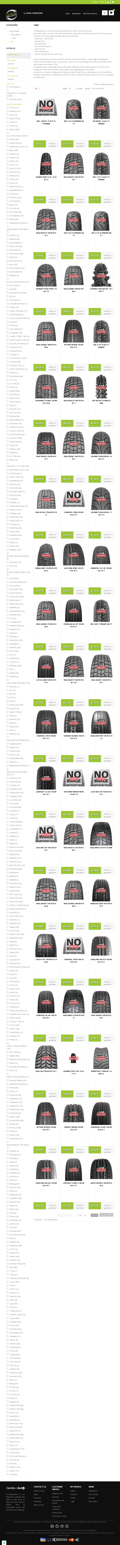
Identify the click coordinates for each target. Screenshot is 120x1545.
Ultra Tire (14, 1365)
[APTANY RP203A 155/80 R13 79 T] (46, 1112)
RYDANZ (14, 1158)
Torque (14, 1318)
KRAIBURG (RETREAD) (19, 765)
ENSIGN (13, 452)
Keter (12, 730)
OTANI (13, 985)
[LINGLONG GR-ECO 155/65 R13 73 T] (101, 944)
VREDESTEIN (16, 1405)
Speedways (15, 1220)
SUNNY (14, 1256)
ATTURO (14, 208)
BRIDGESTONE (17, 293)
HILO (12, 655)
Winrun (14, 1442)
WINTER (15, 99)
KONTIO (14, 755)
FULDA (14, 539)
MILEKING (14, 912)
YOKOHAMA (16, 1449)
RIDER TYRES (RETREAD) (18, 1077)
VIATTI (13, 1380)
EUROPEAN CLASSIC (19, 470)
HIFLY (13, 651)
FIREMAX (15, 513)
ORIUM (14, 981)
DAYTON (14, 394)
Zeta (12, 1463)
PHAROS (14, 1007)
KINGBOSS (15, 744)
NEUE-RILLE (15, 949)
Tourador (15, 1322)
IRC (12, 690)
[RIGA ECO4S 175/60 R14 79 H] (46, 497)
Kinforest (14, 734)
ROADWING (15, 1113)
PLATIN (14, 1025)
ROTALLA (15, 1128)
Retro (13, 1070)
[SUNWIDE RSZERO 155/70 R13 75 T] (73, 721)
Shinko (14, 1209)
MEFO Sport (15, 894)
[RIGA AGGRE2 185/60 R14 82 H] (73, 888)
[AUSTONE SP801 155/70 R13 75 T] (73, 553)
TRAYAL (13, 1340)
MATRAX (14, 872)
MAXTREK (15, 883)
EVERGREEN (16, 481)
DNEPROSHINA (16, 427)
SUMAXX (14, 1242)
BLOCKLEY (14, 285)
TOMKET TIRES (17, 1314)
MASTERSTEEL (17, 865)
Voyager (14, 1402)
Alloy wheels (14, 31)
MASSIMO (15, 862)
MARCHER (14, 854)
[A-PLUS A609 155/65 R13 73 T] (46, 665)
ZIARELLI (15, 1467)
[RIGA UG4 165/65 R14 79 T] (46, 1056)
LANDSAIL (15, 789)
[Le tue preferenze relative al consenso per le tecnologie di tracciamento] (4, 1543)
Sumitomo (15, 1245)
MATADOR (15, 869)
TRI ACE (13, 1351)
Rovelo (14, 1135)
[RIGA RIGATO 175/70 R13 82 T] (73, 832)
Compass (14, 354)
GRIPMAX (15, 615)
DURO (13, 445)
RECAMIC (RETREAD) (18, 1067)
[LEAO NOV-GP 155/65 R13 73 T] (101, 777)
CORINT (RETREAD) (18, 369)
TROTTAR (15, 1362)
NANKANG (16, 938)
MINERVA (15, 923)
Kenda (14, 726)
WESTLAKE (15, 1427)
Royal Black (16, 1138)
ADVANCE (15, 111)
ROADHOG (15, 1098)
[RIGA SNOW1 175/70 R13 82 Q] (46, 888)
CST (13, 380)
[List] (39, 88)
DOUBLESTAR (17, 434)
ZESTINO (14, 1460)
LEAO (13, 814)
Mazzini (14, 891)
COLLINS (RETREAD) (19, 344)
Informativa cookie (59, 1516)
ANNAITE (14, 154)
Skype (36, 1494)
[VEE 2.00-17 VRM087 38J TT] (101, 609)
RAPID (13, 1063)
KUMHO (15, 778)
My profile (75, 1486)
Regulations (93, 1491)
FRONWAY (15, 535)
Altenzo (14, 139)
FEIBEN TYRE (15, 510)
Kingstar (14, 747)
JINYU (12, 701)
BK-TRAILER (15, 261)
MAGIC (13, 840)
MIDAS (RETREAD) (17, 909)
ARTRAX (13, 194)
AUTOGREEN (16, 216)
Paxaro (13, 1000)
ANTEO (14, 161)
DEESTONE (15, 402)
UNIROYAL (15, 1373)
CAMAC (14, 307)
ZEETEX (14, 1452)
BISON (13, 257)
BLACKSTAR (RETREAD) (18, 282)
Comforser (15, 347)
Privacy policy (57, 1512)
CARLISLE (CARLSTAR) (19, 318)
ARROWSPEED (16, 190)
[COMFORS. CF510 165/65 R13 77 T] (46, 721)
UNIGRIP (14, 1369)
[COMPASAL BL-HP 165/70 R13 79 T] (46, 1000)
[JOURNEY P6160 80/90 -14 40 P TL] (101, 441)
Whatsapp (37, 1501)
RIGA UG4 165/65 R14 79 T (46, 1071)
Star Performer (17, 1235)
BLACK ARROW (17, 268)
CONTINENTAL (17, 358)
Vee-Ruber (15, 1376)
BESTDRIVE (15, 250)
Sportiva (14, 1224)
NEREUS (13, 945)
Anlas (13, 150)
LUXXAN (13, 832)
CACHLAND (15, 300)
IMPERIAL (15, 666)
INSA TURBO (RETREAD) (18, 683)
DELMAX (14, 416)
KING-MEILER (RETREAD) (18, 740)
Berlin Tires (15, 246)
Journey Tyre (16, 705)
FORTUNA (15, 528)
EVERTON (14, 484)
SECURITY (15, 1187)
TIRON (13, 1307)
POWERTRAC (16, 1032)
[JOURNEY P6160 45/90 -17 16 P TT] (101, 497)
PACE (13, 992)
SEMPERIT (15, 1198)
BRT (12, 296)
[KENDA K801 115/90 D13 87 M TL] (46, 553)
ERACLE (13, 460)
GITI (13, 566)
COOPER (15, 362)
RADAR (14, 1056)
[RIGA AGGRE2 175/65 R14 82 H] (46, 609)
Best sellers (93, 1501)
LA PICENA (15, 800)
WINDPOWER (16, 1438)
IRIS (12, 694)
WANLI (13, 1413)
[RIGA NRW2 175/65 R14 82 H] (73, 1000)
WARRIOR (14, 1416)
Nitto (13, 956)
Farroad (13, 499)
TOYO (14, 1325)
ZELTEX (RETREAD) (18, 1456)
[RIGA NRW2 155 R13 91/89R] (101, 832)
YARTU (13, 1445)
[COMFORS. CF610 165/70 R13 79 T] (73, 944)
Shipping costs (57, 1493)
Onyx (13, 978)
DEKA (12, 405)
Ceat (13, 322)
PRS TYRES (14, 1052)
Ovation (14, 989)
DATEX (13, 387)
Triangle (14, 1354)
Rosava (14, 1124)
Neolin (13, 941)
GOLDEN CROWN (17, 582)
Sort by (87, 88)
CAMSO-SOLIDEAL (18, 311)
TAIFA (13, 1274)
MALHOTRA (15, 851)
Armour (13, 183)
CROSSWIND (16, 376)
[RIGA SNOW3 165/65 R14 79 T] (101, 1000)
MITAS (14, 931)
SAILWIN (14, 1169)
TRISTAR (15, 1358)
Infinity (14, 673)
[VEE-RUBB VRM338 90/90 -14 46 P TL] (73, 777)
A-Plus (14, 108)
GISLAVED (15, 562)
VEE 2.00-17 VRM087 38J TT (101, 624)
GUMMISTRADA (16, 626)
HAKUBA (14, 636)
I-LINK (14, 662)
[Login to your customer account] (113, 2)
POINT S (14, 1029)
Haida (13, 633)
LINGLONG (15, 822)
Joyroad (14, 708)
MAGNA (13, 843)
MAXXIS (15, 887)
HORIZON (14, 658)
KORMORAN (16, 758)
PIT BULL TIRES (16, 1021)
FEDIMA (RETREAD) (18, 506)
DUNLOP (15, 438)
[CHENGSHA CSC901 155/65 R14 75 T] (101, 1112)
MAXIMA (14, 880)
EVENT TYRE (16, 477)
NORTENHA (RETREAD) (19, 967)
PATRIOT (14, 996)
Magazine (76, 13)
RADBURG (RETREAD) (19, 1059)
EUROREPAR (15, 473)
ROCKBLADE (16, 1120)
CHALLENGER (15, 329)
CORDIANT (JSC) (16, 365)
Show (65, 88)
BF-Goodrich (16, 254)
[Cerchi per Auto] (12, 14)
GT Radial (15, 622)
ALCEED (13, 126)
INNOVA (13, 676)
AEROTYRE (14, 118)
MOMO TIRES (16, 934)
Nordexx (14, 963)
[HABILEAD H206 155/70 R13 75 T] (101, 888)
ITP (12, 697)
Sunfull (14, 1253)
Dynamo (14, 449)
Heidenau (15, 647)
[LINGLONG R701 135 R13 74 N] (101, 721)
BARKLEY (14, 235)
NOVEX (13, 971)
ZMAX (13, 1471)
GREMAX (14, 607)
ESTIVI (15, 87)
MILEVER (14, 920)
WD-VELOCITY (16, 1423)
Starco (13, 1227)
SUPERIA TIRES (17, 1264)
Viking (13, 1383)
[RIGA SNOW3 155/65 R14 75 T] (46, 441)
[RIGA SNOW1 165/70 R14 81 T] (73, 441)
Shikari (13, 1205)
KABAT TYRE (15, 712)
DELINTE (15, 409)
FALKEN (15, 495)
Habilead (14, 629)
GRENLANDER (17, 611)
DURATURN (15, 442)
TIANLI (13, 1300)
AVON (13, 219)
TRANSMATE (16, 1333)
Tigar (13, 1304)
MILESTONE (16, 916)
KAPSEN (14, 719)
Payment (55, 1497)
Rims (68, 13)
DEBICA (14, 398)
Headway (14, 644)
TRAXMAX (15, 1336)
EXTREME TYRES (17, 492)
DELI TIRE (15, 413)
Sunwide (14, 1260)
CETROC (13, 325)
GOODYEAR (16, 597)
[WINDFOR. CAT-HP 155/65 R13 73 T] (101, 553)
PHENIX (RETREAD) (18, 1010)
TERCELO (14, 1293)
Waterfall (14, 1420)
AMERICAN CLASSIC (18, 147)
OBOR (13, 974)
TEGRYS (14, 1289)
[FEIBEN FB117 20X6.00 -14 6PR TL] (101, 1056)
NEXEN (14, 952)
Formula (14, 524)
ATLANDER (15, 201)
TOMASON (15, 1311)
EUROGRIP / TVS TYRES (18, 466)
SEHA (13, 1191)
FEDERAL (14, 502)
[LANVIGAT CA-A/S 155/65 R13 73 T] (46, 777)
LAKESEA (14, 785)
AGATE (13, 122)
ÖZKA (13, 1474)
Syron (13, 1267)
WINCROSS (15, 1431)
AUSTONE (15, 212)
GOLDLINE (14, 586)
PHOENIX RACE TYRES (19, 1014)
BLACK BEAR (15, 272)
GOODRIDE (16, 589)
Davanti (14, 391)
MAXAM (13, 876)
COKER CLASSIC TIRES (19, 340)
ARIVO (14, 179)
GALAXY (14, 546)
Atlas (13, 205)
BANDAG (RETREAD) (18, 223)
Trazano (14, 1344)
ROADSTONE (16, 1109)
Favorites (73, 1494)
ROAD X (14, 1117)
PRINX (13, 1040)
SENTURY (14, 1202)
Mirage (14, 927)
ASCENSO (15, 197)
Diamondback (16, 420)
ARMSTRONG (16, 186)
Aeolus (13, 115)
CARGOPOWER (16, 314)
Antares (14, 157)
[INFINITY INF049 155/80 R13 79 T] (73, 1112)
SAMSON (14, 1173)
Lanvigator (15, 796)
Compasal (15, 351)
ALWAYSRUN (15, 143)
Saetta (13, 1162)
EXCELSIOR (15, 488)
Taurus (14, 1282)
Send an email (39, 1491)
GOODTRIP (15, 593)
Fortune (14, 531)
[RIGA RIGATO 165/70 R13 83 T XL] (73, 665)
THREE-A (15, 1296)
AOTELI (13, 165)
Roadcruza (15, 1095)
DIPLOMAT (15, 423)
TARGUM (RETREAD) (19, 1278)
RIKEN (14, 1088)
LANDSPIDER (16, 793)
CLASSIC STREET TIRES (19, 336)
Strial (12, 1238)
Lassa (13, 803)
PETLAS (14, 1003)
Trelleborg (15, 1347)
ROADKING (15, 1102)
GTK (12, 618)
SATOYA (13, 1176)
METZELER (15, 898)
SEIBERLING (15, 1195)
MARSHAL (15, 858)
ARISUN (14, 176)
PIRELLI (15, 1018)
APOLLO (14, 168)
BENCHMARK (15, 243)
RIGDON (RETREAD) (18, 1084)
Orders (72, 1491)
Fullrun (13, 542)
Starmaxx (15, 1231)
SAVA (13, 1180)
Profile (72, 1498)
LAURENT (14, 811)
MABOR (14, 836)
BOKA (13, 289)
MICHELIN (16, 902)
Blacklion (14, 275)
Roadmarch (16, 1106)
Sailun (13, 1166)
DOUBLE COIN (16, 431)
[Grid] (36, 88)
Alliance (14, 129)
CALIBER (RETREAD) (18, 304)
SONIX (14, 1216)
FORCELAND (16, 521)
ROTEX (13, 1131)
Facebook (37, 1498)
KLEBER (14, 751)
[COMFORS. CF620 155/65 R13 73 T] (73, 497)
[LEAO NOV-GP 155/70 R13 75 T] (46, 832)
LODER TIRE (15, 825)
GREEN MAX (15, 600)
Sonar (12, 1213)
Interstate (14, 686)
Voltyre (13, 1398)
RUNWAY (14, 1151)
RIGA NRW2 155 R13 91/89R (101, 847)
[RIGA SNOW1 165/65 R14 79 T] (101, 665)
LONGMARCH (15, 829)
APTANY (14, 172)
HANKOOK (16, 640)
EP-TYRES (14, 456)
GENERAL (15, 550)
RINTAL (13, 1091)
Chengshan (15, 333)
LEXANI (13, 818)
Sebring (14, 1184)
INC (12, 669)
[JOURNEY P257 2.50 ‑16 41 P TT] (73, 1056)
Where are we (39, 1505)
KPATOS (13, 762)
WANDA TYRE (16, 1409)
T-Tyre (13, 1271)
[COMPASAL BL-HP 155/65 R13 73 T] (73, 609)
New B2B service (90, 13)
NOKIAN (14, 960)
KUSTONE (15, 782)
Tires (11, 42)
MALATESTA (16, 847)
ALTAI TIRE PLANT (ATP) (17, 136)
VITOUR (14, 1387)
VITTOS (14, 1391)
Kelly (12, 723)
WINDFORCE (16, 1434)
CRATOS (13, 373)
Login (72, 1501)
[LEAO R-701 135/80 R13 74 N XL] (46, 944)
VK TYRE (14, 1394)
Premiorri (14, 1036)
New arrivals (93, 1494)
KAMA (13, 716)
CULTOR (14, 383)
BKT (13, 264)
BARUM (14, 239)
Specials (92, 1498)
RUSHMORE (15, 1155)
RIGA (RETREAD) (17, 1080)
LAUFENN (15, 807)
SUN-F (13, 1249)
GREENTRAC (16, 604)
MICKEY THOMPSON (19, 905)
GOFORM (14, 578)
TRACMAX (15, 1329)
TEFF (12, 1285)
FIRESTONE (16, 517)
